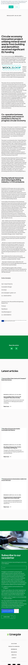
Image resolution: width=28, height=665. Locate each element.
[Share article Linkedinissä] (11, 348)
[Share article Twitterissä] (16, 348)
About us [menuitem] (14, 654)
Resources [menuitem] (14, 652)
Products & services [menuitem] (13, 646)
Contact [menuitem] (14, 657)
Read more (6, 406)
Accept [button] (11, 6)
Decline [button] (16, 6)
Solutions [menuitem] (14, 643)
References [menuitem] (14, 649)
